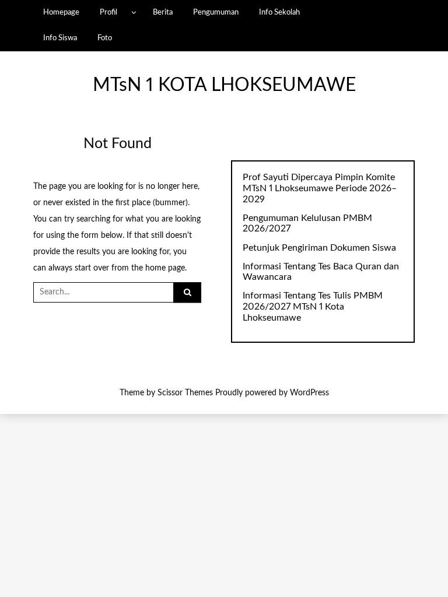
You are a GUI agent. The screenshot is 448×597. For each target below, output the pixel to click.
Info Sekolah (279, 12)
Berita (163, 12)
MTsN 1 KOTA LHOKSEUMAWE (224, 85)
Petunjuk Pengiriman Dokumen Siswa (319, 247)
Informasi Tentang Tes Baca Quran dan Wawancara (321, 272)
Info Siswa (60, 38)
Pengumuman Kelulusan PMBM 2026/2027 (307, 223)
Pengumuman (216, 12)
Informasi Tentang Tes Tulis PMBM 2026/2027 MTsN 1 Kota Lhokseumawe (313, 306)
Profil (108, 12)
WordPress (309, 393)
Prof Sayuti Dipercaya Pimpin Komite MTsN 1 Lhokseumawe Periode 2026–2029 (320, 188)
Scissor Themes (185, 393)
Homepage (61, 12)
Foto (104, 38)
